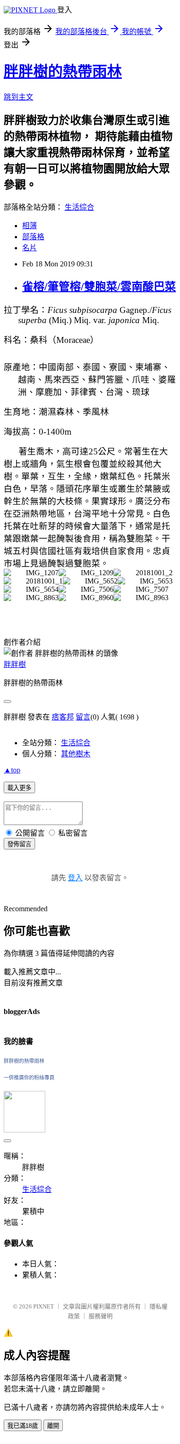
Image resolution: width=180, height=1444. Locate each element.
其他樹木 (75, 754)
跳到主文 (18, 97)
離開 (53, 1425)
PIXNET (43, 1306)
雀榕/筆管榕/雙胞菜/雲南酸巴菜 (99, 287)
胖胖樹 (15, 664)
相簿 (29, 226)
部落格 (33, 237)
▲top (12, 770)
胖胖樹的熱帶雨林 (63, 71)
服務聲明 (101, 1316)
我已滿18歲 (22, 1425)
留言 (83, 717)
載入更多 (19, 787)
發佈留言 (19, 844)
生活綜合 (79, 207)
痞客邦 (63, 717)
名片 (29, 248)
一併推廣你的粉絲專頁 (29, 1077)
